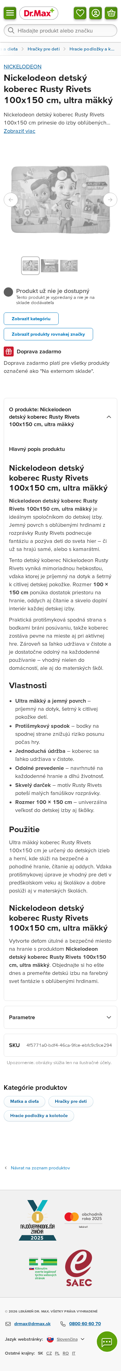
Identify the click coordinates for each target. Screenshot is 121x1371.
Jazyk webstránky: (24, 1339)
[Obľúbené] (80, 13)
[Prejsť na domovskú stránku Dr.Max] (38, 13)
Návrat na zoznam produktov (40, 1167)
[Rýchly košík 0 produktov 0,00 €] (111, 13)
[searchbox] (60, 30)
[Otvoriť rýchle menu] (10, 13)
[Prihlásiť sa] (95, 13)
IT (73, 1353)
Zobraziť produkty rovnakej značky (48, 334)
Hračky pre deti (71, 1101)
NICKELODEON (23, 66)
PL (57, 1353)
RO (66, 1353)
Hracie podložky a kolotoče (39, 1115)
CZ (49, 1353)
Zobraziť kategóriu (31, 318)
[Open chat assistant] (107, 1341)
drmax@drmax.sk (32, 1323)
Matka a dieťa (24, 1101)
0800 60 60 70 (85, 1323)
